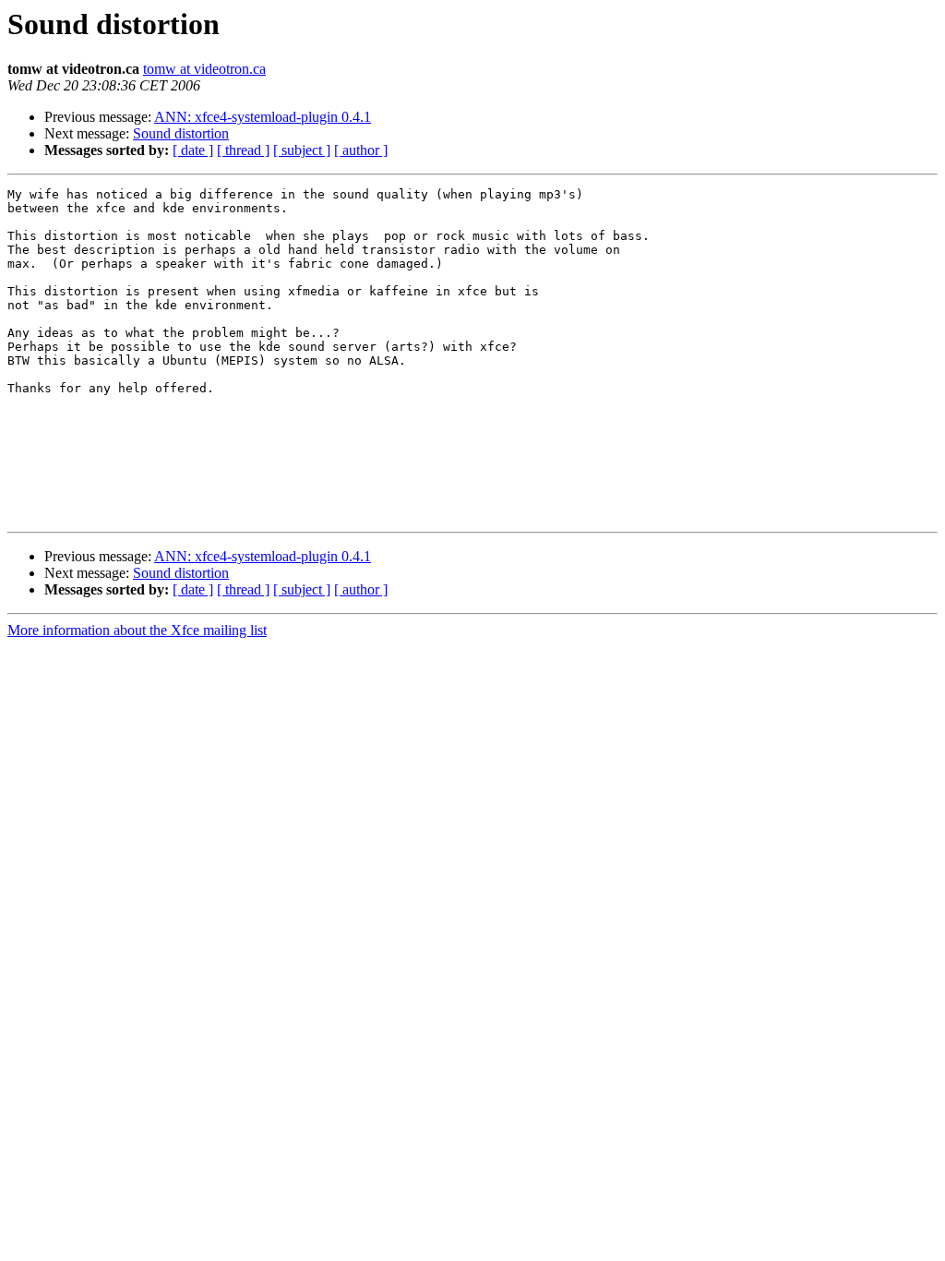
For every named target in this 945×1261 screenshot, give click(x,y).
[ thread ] (243, 150)
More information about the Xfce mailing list (137, 630)
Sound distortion (181, 133)
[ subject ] (301, 150)
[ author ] (361, 150)
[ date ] (193, 150)
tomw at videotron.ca (204, 69)
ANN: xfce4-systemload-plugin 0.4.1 (262, 117)
